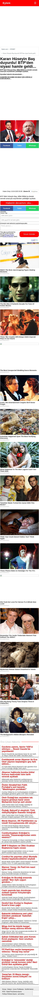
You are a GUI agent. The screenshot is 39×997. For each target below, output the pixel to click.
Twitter (19, 145)
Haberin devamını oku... (19, 203)
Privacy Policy (9, 235)
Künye (4, 989)
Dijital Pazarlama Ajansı (14, 991)
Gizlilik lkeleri (29, 989)
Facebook (6, 145)
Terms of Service (8, 236)
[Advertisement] (19, 26)
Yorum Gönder (29, 234)
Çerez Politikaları (18, 989)
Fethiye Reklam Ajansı (9, 994)
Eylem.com (5, 49)
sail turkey (21, 994)
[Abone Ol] (34, 191)
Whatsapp (32, 145)
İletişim (9, 989)
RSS (3, 991)
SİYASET (12, 49)
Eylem (6, 3)
